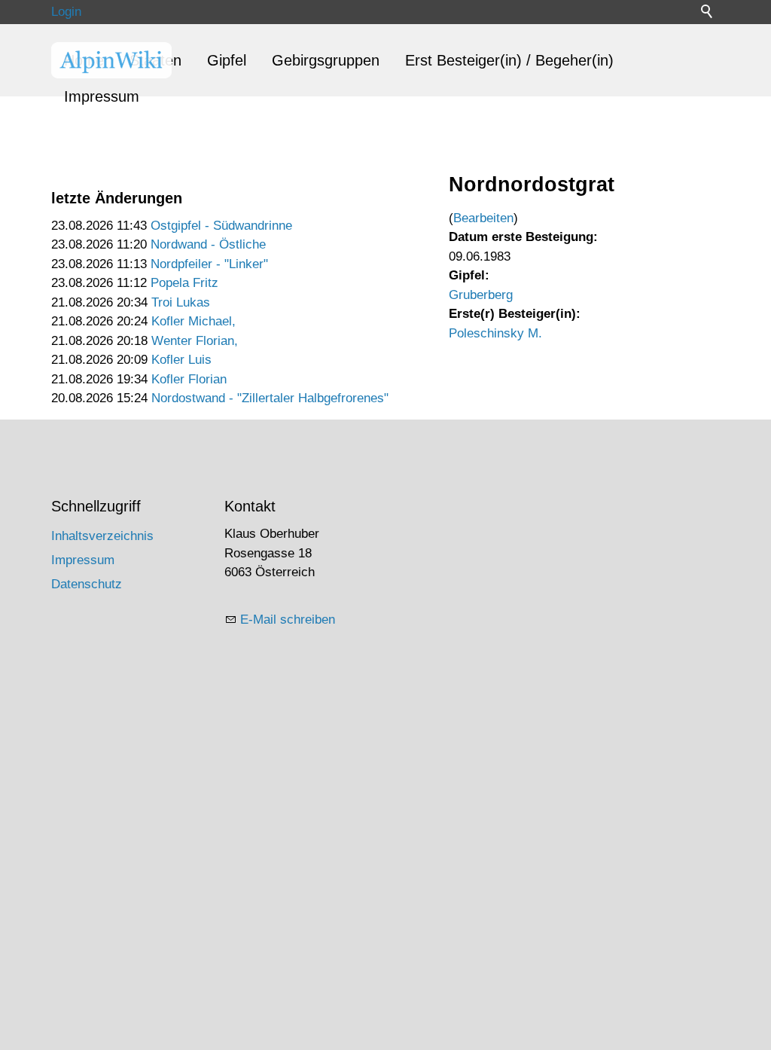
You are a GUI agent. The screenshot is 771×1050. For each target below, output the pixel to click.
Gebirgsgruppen (325, 60)
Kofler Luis (181, 360)
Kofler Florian (189, 379)
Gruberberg (481, 295)
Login (66, 12)
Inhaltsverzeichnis (102, 536)
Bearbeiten (483, 218)
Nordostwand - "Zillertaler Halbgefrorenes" (270, 398)
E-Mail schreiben (287, 619)
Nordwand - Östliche (208, 244)
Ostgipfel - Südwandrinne (221, 225)
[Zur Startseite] (111, 60)
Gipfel (226, 60)
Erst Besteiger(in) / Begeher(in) (509, 60)
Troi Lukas (180, 302)
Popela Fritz (184, 283)
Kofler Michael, (193, 321)
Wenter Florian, (194, 341)
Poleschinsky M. (495, 333)
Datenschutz (86, 584)
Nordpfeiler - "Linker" (209, 264)
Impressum (101, 96)
